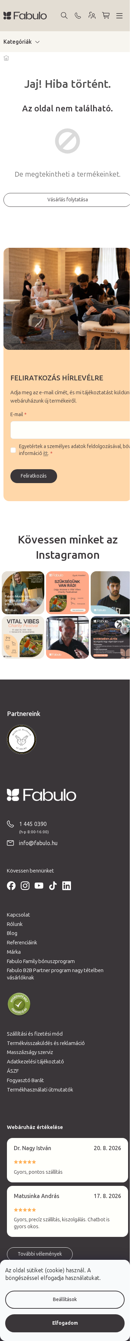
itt (45, 453)
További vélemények (40, 1254)
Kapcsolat (18, 915)
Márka (14, 952)
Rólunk (14, 924)
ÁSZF (13, 1071)
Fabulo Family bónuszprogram (41, 961)
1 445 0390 (33, 824)
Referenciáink (22, 942)
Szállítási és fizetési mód (35, 1034)
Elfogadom (65, 1323)
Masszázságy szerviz (30, 1052)
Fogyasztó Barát (25, 1080)
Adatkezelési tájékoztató (35, 1062)
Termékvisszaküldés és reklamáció (46, 1043)
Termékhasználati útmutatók (40, 1090)
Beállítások (65, 1299)
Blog (12, 933)
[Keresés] (64, 15)
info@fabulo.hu (38, 843)
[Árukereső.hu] (19, 1004)
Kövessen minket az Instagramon (68, 547)
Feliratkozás (34, 476)
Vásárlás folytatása (67, 200)
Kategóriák (17, 42)
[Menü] (119, 15)
